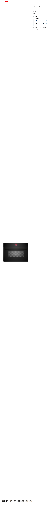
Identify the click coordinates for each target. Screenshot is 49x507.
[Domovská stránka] (6, 2)
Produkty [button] (17, 1)
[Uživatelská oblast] (45, 2)
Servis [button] (20, 1)
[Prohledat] (47, 2)
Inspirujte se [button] (23, 1)
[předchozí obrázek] (2, 252)
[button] (15, 252)
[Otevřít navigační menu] (2, 2)
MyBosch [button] (27, 1)
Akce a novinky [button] (12, 1)
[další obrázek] (29, 252)
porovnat (36, 16)
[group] (3, 501)
